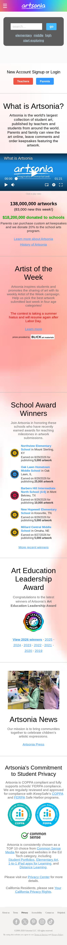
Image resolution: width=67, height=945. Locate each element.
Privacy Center (39, 877)
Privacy (24, 912)
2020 (28, 651)
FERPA (19, 797)
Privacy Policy (57, 935)
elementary (23, 35)
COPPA (57, 793)
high (48, 35)
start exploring (33, 40)
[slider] (33, 178)
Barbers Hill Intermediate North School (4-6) (38, 490)
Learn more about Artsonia (33, 239)
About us (6, 912)
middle (38, 35)
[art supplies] (43, 339)
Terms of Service (41, 935)
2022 (38, 645)
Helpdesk (61, 912)
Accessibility (36, 912)
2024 (17, 645)
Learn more (33, 329)
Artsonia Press (33, 744)
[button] (6, 185)
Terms (15, 912)
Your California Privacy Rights (38, 890)
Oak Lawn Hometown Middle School (35, 468)
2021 (48, 645)
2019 (38, 651)
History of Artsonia (33, 244)
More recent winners (34, 547)
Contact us (49, 912)
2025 (48, 639)
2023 (27, 645)
